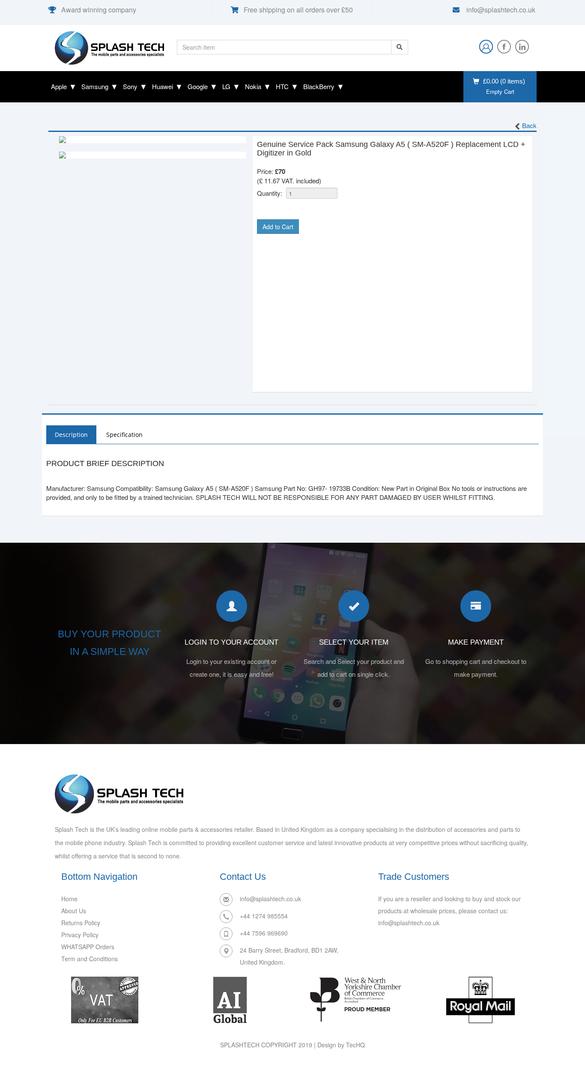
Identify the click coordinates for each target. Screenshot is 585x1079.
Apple (59, 86)
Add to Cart (278, 226)
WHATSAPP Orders (87, 946)
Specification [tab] (124, 434)
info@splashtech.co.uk (500, 10)
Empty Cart (500, 92)
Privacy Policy (79, 934)
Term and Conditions (89, 958)
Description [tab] (71, 434)
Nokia (253, 86)
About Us (73, 910)
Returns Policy (80, 922)
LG (226, 86)
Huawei (162, 86)
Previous (46, 139)
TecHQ (355, 1044)
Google (198, 86)
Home (69, 898)
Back (529, 125)
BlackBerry (318, 86)
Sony (130, 86)
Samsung (94, 86)
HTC (282, 86)
